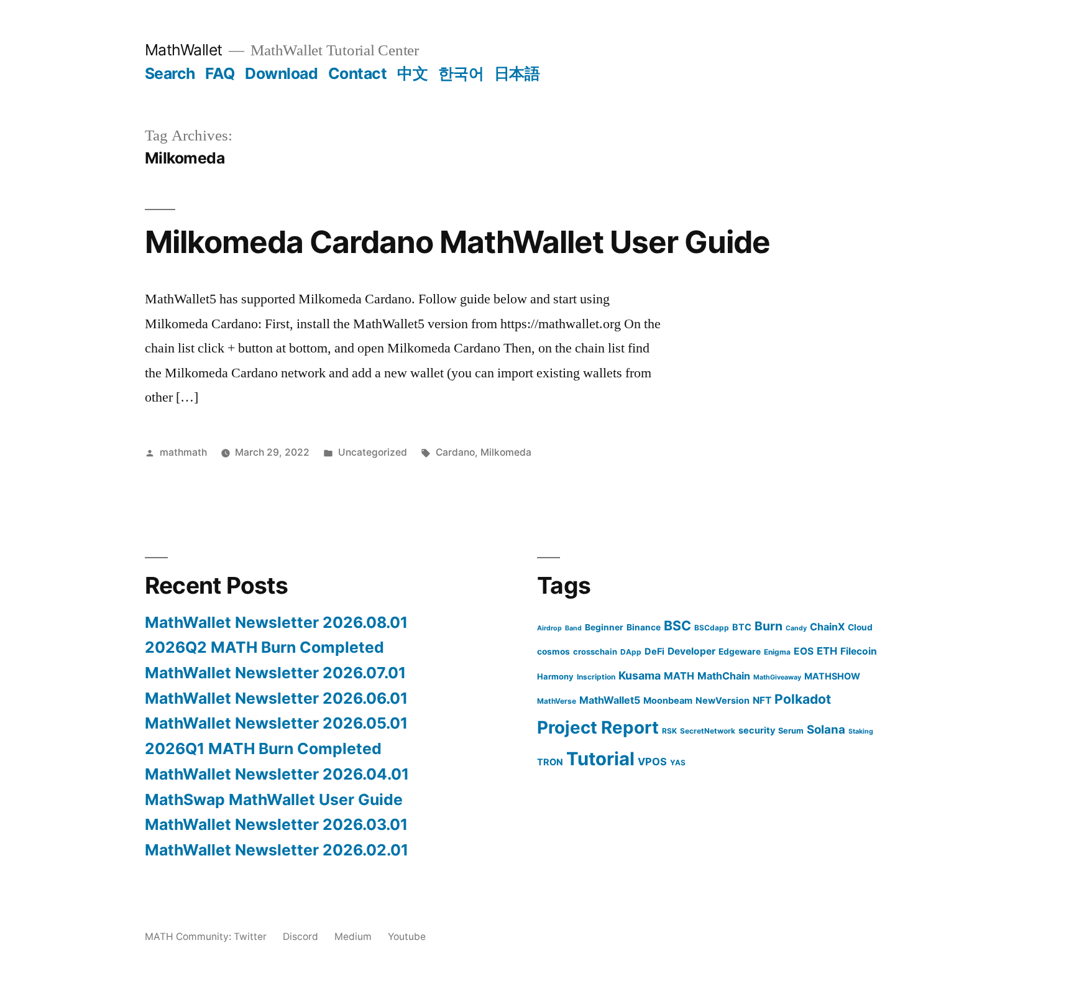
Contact (357, 73)
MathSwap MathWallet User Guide (274, 799)
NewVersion (722, 700)
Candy (796, 628)
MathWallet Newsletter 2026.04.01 (277, 774)
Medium (353, 936)
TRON (550, 762)
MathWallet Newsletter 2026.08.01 (276, 622)
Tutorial (600, 759)
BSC (677, 625)
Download (281, 73)
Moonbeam (667, 700)
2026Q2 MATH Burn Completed (264, 647)
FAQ (220, 73)
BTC (741, 627)
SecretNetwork (707, 730)
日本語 (517, 73)
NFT (762, 700)
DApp (630, 651)
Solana (826, 729)
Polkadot (802, 699)
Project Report (598, 727)
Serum (791, 730)
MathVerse (556, 701)
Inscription (596, 676)
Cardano (455, 452)
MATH (679, 676)
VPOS (652, 761)
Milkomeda (505, 452)
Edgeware (739, 651)
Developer (691, 651)
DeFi (654, 651)
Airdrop (549, 628)
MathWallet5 (609, 700)
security (756, 730)
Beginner (604, 627)
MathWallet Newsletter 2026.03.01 (276, 824)
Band (573, 628)
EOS (804, 651)
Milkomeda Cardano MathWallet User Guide (457, 241)
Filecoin (858, 651)
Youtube (407, 936)
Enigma (777, 651)
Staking (860, 731)
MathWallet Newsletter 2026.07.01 (275, 672)
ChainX (827, 626)
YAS (678, 762)
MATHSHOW (832, 676)
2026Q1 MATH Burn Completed (263, 748)
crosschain (595, 651)
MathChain (723, 676)
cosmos (553, 651)
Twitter (250, 936)
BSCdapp (711, 627)
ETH (827, 651)
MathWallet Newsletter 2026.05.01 (276, 723)
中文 (412, 73)
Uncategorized (372, 452)
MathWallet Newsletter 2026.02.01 (276, 850)
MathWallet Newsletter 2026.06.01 (276, 698)
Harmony (555, 676)
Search (170, 73)
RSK (669, 730)
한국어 (461, 73)
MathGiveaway (777, 677)
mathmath (183, 452)
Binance (643, 627)
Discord (300, 936)
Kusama (639, 675)
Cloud (860, 627)
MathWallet (184, 49)
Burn (769, 626)
